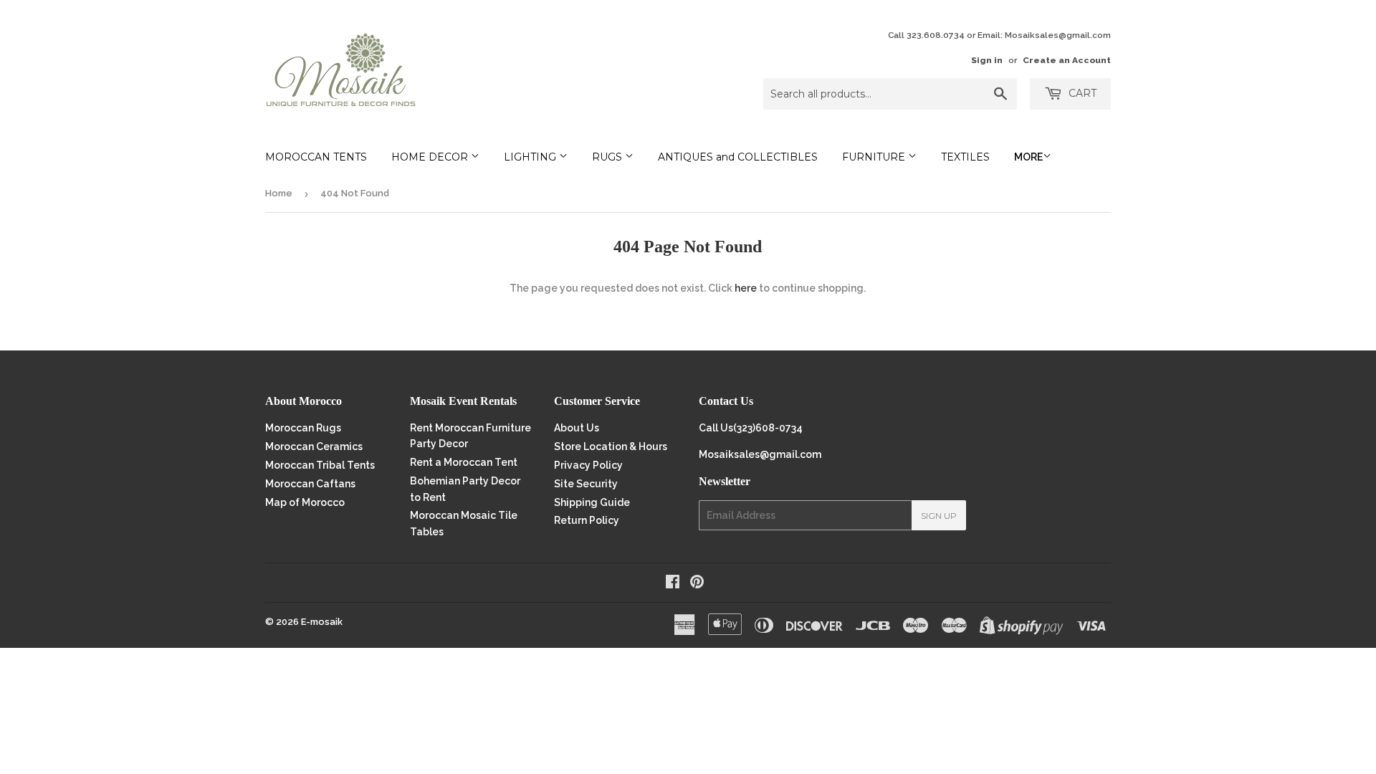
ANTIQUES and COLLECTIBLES (738, 156)
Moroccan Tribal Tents (320, 465)
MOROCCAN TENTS (316, 156)
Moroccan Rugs (303, 428)
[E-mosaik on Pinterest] (696, 583)
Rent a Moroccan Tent (463, 462)
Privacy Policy (588, 465)
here (746, 288)
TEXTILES (965, 156)
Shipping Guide (592, 502)
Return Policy (586, 520)
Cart (1081, 93)
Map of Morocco (305, 502)
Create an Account (1067, 60)
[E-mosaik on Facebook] (672, 583)
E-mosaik (322, 621)
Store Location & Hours (610, 446)
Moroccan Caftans (310, 483)
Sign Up (939, 515)
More (1028, 157)
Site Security (586, 483)
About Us (576, 428)
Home (278, 193)
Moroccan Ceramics (314, 446)
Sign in (987, 60)
